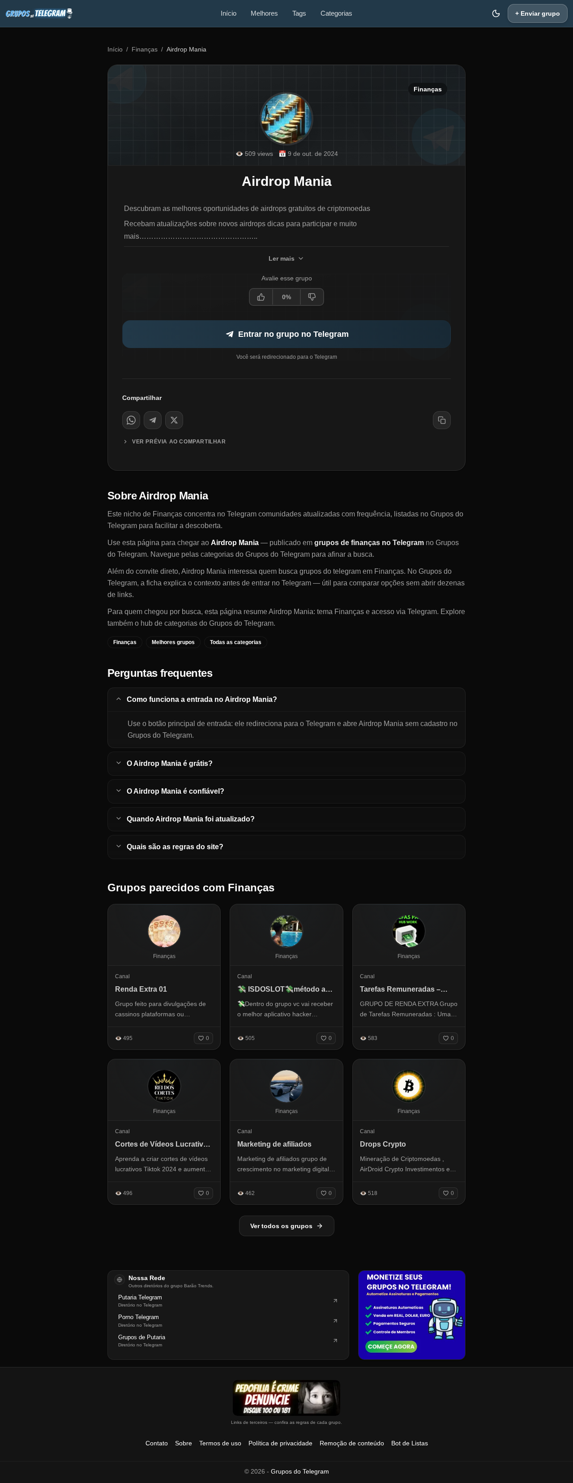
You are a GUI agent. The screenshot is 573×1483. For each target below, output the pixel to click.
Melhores (264, 13)
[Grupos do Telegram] (39, 13)
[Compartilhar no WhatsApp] (131, 420)
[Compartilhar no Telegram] (153, 420)
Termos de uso (220, 1443)
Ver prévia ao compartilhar (179, 441)
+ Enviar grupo (537, 13)
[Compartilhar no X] (174, 420)
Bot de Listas (409, 1443)
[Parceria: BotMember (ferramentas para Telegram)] (412, 1315)
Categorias (336, 13)
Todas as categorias (235, 642)
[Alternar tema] (496, 13)
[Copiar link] (442, 420)
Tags (299, 13)
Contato (156, 1443)
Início (228, 13)
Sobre (183, 1443)
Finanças (145, 49)
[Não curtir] (311, 297)
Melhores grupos (173, 642)
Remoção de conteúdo (352, 1443)
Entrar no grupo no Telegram (293, 334)
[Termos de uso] (286, 1398)
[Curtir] (261, 297)
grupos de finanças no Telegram (369, 542)
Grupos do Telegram (300, 1471)
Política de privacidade (280, 1443)
